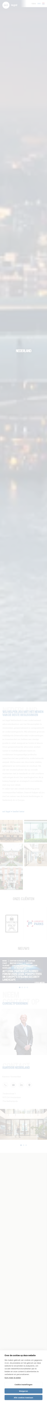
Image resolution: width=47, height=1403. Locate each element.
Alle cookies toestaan (23, 1397)
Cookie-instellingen (23, 1384)
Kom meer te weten (13, 1377)
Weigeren (23, 1391)
